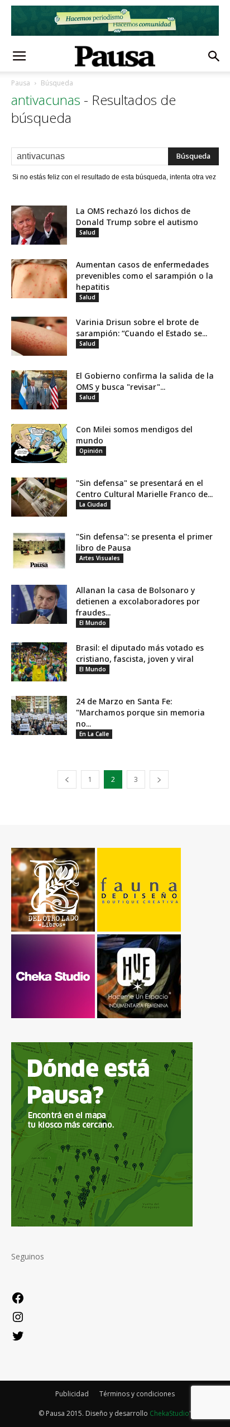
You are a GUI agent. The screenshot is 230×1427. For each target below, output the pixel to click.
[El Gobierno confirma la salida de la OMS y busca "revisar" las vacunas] (39, 389)
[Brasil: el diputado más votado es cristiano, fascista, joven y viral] (39, 661)
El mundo (92, 623)
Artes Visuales (99, 558)
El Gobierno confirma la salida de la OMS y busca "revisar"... (145, 381)
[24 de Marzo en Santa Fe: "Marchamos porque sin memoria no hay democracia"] (39, 715)
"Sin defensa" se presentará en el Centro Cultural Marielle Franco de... (144, 488)
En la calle (94, 734)
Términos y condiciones (137, 1394)
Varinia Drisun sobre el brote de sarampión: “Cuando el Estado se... (141, 327)
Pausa (20, 83)
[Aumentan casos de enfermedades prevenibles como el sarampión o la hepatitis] (39, 278)
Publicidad (72, 1394)
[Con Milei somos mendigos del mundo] (39, 443)
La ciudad (93, 504)
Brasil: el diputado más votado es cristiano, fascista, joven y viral (140, 653)
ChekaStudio (169, 1413)
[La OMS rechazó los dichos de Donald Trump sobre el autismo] (39, 225)
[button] (214, 56)
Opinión (91, 451)
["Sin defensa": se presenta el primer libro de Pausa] (39, 550)
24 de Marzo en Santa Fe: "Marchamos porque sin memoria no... (140, 712)
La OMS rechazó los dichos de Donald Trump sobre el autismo (137, 216)
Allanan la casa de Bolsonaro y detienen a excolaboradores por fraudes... (138, 601)
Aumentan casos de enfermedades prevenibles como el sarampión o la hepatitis (144, 275)
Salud (87, 232)
